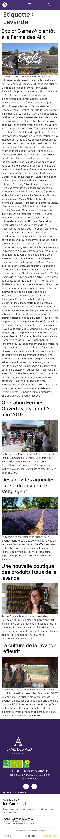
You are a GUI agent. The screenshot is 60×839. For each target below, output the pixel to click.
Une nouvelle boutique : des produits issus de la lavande (29, 572)
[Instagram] (34, 786)
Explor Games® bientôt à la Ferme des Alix (28, 34)
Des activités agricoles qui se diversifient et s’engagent (28, 486)
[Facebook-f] (26, 786)
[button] (29, 5)
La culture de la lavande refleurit (29, 648)
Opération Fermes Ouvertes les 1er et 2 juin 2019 (26, 409)
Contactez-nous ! (30, 778)
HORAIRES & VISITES (14, 792)
